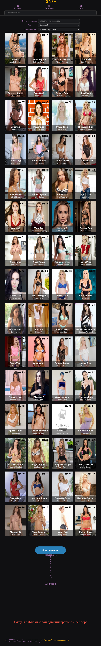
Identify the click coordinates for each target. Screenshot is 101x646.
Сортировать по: (29, 29)
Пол (29, 25)
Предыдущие (50, 555)
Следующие (50, 584)
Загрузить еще (50, 550)
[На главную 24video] (51, 1)
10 (50, 577)
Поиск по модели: (29, 21)
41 (50, 582)
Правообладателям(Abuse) (56, 640)
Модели (17, 8)
